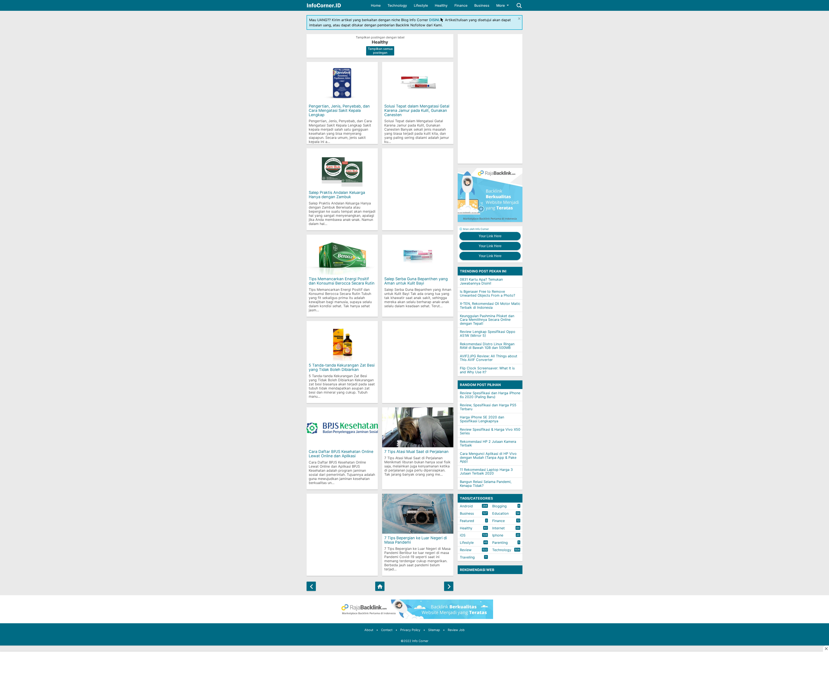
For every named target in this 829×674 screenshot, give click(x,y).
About (368, 630)
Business (481, 5)
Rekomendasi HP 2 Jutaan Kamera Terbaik (488, 443)
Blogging (499, 506)
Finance (460, 5)
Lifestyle (421, 5)
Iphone (497, 535)
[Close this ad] (826, 649)
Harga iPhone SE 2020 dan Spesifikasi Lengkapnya (482, 419)
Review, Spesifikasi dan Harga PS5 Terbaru (488, 407)
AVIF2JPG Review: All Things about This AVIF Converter (488, 358)
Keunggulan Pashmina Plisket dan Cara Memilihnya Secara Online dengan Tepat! (487, 320)
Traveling (467, 557)
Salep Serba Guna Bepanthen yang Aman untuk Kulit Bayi (416, 281)
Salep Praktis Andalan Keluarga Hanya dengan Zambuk (337, 194)
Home (376, 5)
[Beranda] (379, 586)
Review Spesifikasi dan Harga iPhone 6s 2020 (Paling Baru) (490, 395)
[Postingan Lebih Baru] (311, 586)
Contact (386, 630)
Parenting (500, 542)
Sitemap (434, 630)
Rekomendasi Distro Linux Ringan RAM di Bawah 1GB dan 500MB (487, 346)
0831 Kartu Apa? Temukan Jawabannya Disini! (481, 281)
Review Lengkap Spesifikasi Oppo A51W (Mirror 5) (487, 333)
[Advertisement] (417, 189)
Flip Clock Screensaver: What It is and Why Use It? (487, 370)
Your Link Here (490, 236)
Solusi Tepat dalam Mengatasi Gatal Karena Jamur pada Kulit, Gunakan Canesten (416, 110)
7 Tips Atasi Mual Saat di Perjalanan (416, 451)
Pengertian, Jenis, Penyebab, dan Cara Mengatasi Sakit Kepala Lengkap (339, 110)
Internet (498, 528)
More (500, 5)
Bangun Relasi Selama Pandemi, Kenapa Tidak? (485, 483)
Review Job (456, 630)
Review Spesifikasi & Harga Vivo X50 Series (490, 431)
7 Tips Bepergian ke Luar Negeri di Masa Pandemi (415, 540)
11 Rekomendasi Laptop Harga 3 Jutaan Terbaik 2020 (486, 471)
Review (465, 550)
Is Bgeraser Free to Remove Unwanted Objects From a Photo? (487, 293)
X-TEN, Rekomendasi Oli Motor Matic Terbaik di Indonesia (490, 305)
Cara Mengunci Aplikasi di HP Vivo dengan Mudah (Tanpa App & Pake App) (488, 457)
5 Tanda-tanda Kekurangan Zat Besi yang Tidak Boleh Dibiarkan (342, 367)
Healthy (441, 5)
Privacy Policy (410, 630)
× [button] (519, 18)
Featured (467, 521)
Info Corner (420, 641)
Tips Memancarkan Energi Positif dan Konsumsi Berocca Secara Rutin (342, 281)
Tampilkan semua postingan (380, 50)
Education (500, 513)
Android (466, 506)
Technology (397, 5)
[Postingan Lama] (448, 586)
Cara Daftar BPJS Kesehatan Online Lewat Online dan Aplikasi (341, 453)
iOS (462, 535)
